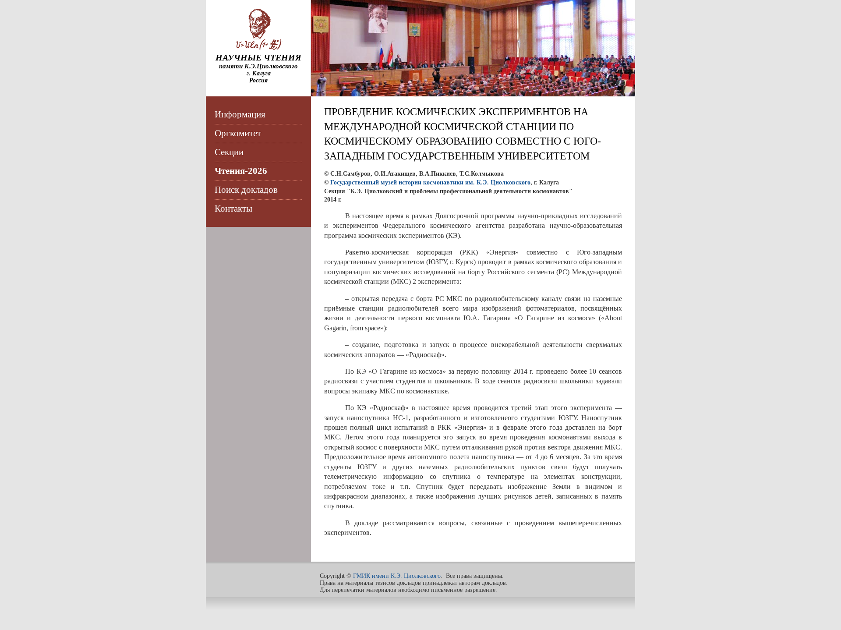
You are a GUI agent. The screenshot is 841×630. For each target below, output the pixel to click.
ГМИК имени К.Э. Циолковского (397, 576)
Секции (229, 152)
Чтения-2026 (241, 171)
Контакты (233, 208)
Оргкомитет (238, 133)
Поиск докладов (246, 190)
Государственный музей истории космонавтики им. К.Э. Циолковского (430, 182)
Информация (240, 114)
